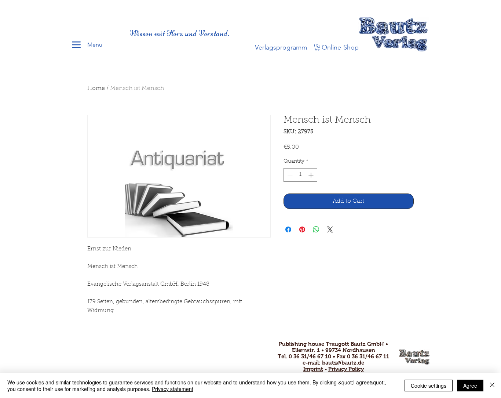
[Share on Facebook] (288, 229)
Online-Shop (340, 47)
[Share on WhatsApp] (316, 229)
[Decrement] (289, 175)
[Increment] (311, 175)
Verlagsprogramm (281, 47)
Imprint (313, 369)
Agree (470, 385)
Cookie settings (428, 385)
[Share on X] (330, 229)
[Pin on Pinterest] (302, 229)
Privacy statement (172, 388)
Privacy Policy (346, 369)
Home (96, 88)
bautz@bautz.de (343, 362)
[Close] (492, 385)
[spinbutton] (300, 175)
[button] (317, 47)
